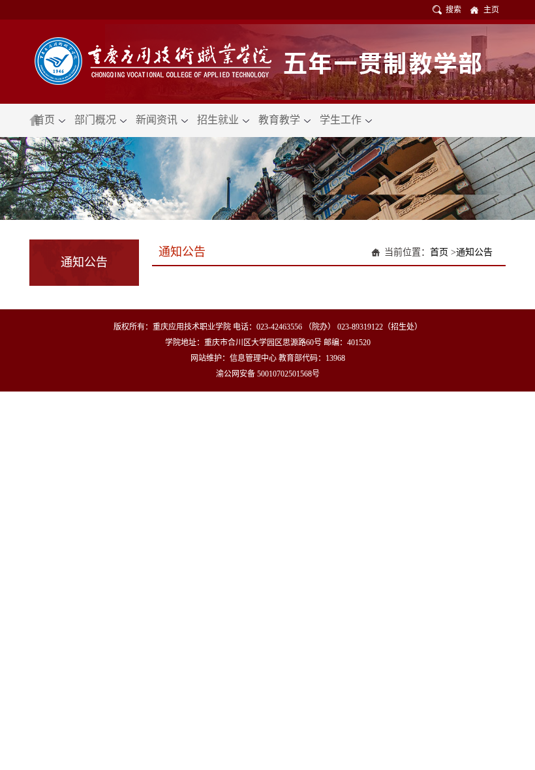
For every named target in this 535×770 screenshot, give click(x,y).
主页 (491, 9)
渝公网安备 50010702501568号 (268, 373)
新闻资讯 (158, 119)
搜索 (453, 9)
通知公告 (474, 252)
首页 (45, 119)
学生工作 (342, 119)
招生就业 (219, 119)
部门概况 (96, 119)
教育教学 (280, 119)
